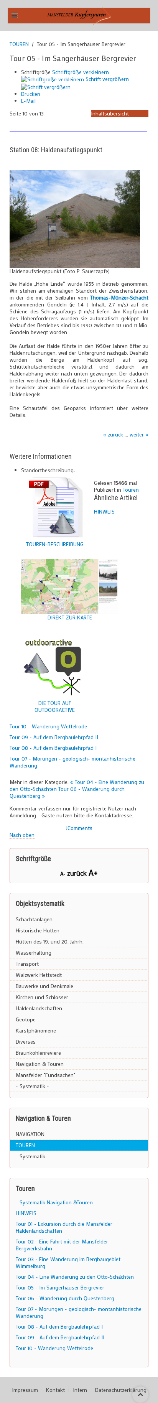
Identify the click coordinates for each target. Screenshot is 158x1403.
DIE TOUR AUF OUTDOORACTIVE (55, 706)
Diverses (26, 1041)
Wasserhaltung (33, 952)
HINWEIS (104, 511)
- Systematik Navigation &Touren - (56, 1202)
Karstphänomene (36, 1030)
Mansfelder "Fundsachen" (45, 1075)
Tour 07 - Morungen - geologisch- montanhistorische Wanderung (72, 762)
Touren (131, 489)
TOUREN (19, 44)
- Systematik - (32, 1086)
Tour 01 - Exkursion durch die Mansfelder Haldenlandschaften (64, 1227)
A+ (93, 872)
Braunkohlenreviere (38, 1052)
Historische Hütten (37, 930)
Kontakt (55, 1390)
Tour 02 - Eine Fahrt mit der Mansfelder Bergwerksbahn (62, 1245)
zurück (78, 873)
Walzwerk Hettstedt (39, 974)
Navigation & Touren (40, 1063)
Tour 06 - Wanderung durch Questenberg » (67, 792)
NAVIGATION (30, 1134)
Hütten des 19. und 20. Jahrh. (50, 941)
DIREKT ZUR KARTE (70, 617)
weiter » (139, 434)
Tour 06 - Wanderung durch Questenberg (65, 1298)
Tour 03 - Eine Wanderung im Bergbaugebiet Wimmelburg (68, 1262)
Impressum (25, 1390)
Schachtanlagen (34, 919)
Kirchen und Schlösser (42, 997)
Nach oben (22, 834)
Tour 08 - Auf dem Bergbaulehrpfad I (53, 747)
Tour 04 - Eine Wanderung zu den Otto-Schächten (75, 1276)
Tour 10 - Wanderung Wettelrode (48, 726)
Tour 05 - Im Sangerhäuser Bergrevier (60, 1287)
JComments (79, 828)
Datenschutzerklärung (120, 1390)
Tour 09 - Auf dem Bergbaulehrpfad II (54, 737)
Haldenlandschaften (39, 1008)
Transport (27, 963)
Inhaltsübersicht (110, 113)
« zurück (113, 434)
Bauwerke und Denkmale (44, 986)
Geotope (26, 1019)
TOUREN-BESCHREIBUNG (55, 544)
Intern (80, 1390)
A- (63, 873)
